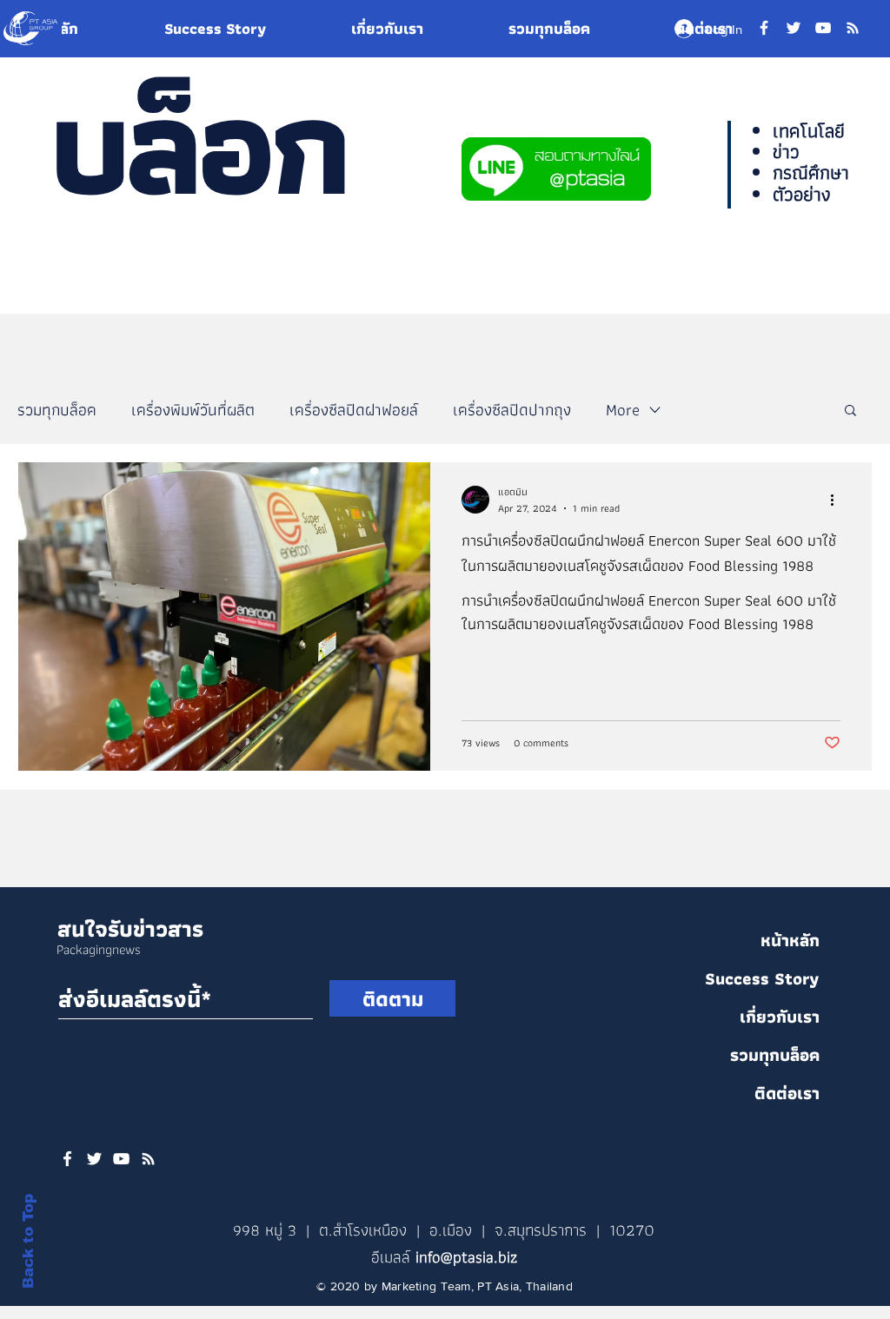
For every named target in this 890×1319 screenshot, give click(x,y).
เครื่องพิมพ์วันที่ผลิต (193, 410)
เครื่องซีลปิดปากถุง (512, 410)
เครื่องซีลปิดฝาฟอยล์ (353, 410)
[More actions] (837, 499)
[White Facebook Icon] (67, 1159)
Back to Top (28, 1241)
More (623, 410)
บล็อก (197, 145)
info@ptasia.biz (466, 1256)
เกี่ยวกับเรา (780, 1017)
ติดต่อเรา (787, 1093)
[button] (850, 411)
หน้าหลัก (790, 940)
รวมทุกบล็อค (56, 410)
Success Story (762, 978)
